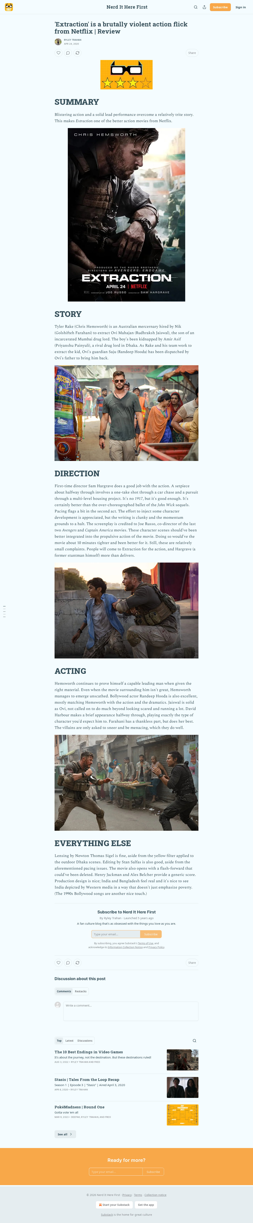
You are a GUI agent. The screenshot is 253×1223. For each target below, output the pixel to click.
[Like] (58, 53)
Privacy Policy (156, 947)
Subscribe (220, 7)
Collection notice (155, 1195)
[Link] (49, 102)
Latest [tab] (69, 1040)
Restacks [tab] (80, 991)
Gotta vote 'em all (66, 1112)
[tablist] (72, 991)
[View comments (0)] (68, 53)
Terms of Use (145, 943)
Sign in (241, 7)
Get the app (146, 1205)
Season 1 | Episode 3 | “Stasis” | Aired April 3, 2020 (90, 1085)
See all (62, 1134)
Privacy (127, 1195)
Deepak (75, 1117)
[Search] (196, 7)
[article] (126, 1060)
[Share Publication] (204, 7)
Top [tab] (59, 1040)
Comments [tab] (64, 991)
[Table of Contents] (4, 611)
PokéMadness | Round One (79, 1106)
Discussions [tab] (84, 1040)
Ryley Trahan (72, 39)
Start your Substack (116, 1205)
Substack (107, 1214)
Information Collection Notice (125, 947)
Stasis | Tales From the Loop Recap (87, 1079)
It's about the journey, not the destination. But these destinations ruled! (103, 1057)
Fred (97, 1062)
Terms (138, 1195)
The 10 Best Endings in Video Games (89, 1051)
